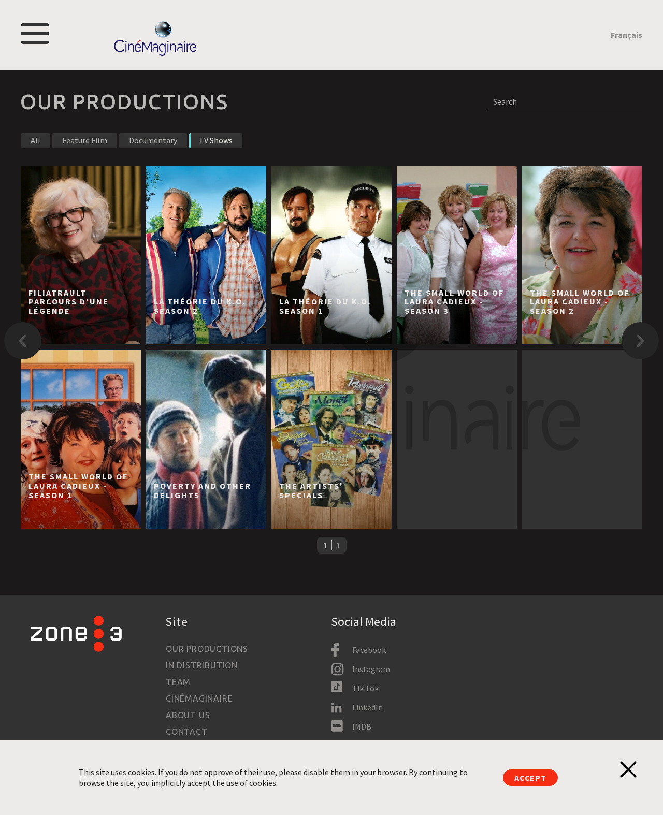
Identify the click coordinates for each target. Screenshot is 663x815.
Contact (187, 731)
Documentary (153, 140)
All (35, 140)
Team (178, 682)
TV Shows (216, 140)
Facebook (369, 650)
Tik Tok (365, 688)
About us (188, 715)
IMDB (361, 726)
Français (626, 35)
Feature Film (84, 140)
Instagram (371, 669)
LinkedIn (367, 707)
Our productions (207, 648)
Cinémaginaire (199, 698)
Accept (530, 778)
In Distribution (202, 665)
